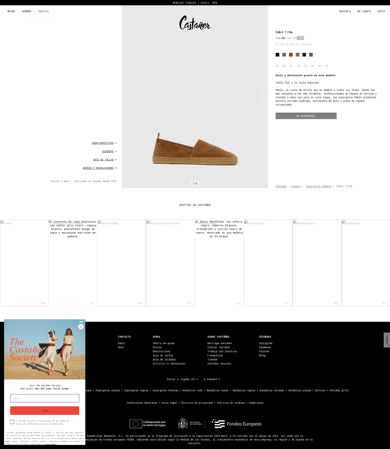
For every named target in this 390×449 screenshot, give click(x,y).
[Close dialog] (81, 326)
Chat (121, 347)
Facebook (265, 347)
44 (312, 65)
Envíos (157, 347)
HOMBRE (26, 11)
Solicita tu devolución (169, 363)
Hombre (295, 186)
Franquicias (215, 355)
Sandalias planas (299, 390)
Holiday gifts (339, 390)
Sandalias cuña (192, 390)
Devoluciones (161, 351)
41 (291, 65)
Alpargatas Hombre (318, 186)
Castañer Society (219, 363)
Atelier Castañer (219, 347)
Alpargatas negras (136, 390)
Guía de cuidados (164, 359)
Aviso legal (169, 402)
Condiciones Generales (142, 402)
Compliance (256, 402)
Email (121, 343)
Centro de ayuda (163, 343)
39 (277, 65)
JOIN (45, 410)
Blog (262, 355)
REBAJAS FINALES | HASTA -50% (195, 2)
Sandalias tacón (218, 390)
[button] (263, 87)
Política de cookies (231, 402)
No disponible (306, 115)
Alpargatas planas (108, 390)
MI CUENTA (364, 11)
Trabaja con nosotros (222, 351)
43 (305, 65)
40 (284, 65)
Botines (320, 390)
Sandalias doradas (272, 390)
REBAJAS (44, 11)
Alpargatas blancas (165, 390)
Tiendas (212, 359)
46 (326, 65)
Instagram (265, 343)
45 (319, 65)
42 (298, 65)
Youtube (264, 351)
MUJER (11, 11)
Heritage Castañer (219, 343)
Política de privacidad (197, 402)
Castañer (281, 186)
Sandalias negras (244, 390)
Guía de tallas (163, 355)
